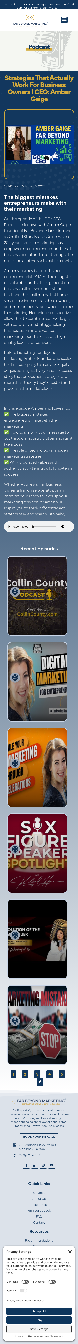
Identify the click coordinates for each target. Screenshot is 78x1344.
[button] (64, 20)
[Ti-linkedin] (34, 1165)
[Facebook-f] (26, 1165)
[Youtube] (51, 1165)
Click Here (31, 7)
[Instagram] (43, 1165)
